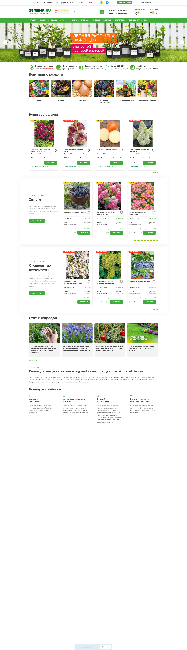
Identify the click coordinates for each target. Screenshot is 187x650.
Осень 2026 (52, 20)
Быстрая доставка (44, 66)
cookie (90, 647)
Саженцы (84, 20)
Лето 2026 (64, 20)
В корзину (51, 163)
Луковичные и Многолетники (113, 20)
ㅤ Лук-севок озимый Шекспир (108, 149)
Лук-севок (95, 20)
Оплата (50, 3)
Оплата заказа (69, 66)
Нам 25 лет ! (141, 66)
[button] (154, 172)
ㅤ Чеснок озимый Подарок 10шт (73, 150)
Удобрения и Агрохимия (137, 20)
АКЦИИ (89, 3)
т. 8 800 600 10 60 (118, 11)
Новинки (43, 20)
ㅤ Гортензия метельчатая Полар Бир (139, 150)
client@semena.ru (117, 14)
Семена (74, 20)
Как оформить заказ (65, 3)
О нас (31, 3)
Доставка (41, 3)
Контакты (80, 3)
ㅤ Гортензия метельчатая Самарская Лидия (40, 150)
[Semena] (40, 12)
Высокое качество (93, 66)
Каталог (32, 20)
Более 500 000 (118, 66)
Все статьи (33, 360)
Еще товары (36, 220)
